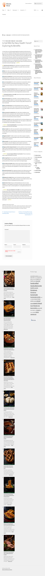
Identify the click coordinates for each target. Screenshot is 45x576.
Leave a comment (19, 40)
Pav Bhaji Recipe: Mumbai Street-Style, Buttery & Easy (38, 61)
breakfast (36, 276)
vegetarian (33, 314)
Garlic (31, 281)
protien (38, 308)
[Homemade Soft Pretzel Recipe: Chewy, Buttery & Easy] (9, 457)
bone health (9, 205)
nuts (31, 303)
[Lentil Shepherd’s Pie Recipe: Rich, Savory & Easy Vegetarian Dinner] (9, 308)
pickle (35, 308)
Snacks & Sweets (38, 170)
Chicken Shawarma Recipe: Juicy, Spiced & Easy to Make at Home (38, 51)
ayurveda (32, 276)
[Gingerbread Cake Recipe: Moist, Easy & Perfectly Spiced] (9, 427)
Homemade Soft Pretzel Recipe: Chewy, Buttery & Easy (8, 467)
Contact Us (22, 10)
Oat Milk (20, 207)
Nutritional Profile (15, 207)
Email (15, 244)
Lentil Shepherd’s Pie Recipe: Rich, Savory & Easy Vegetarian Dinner (38, 56)
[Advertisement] (22, 25)
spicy (35, 310)
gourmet (38, 281)
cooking (17, 205)
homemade (34, 295)
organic (35, 303)
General (12, 204)
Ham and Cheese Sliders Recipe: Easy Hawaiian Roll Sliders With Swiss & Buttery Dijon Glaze (38, 66)
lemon (33, 299)
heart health (6, 207)
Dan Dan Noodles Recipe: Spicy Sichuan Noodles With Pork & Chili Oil (9, 495)
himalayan (33, 290)
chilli (31, 277)
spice (31, 310)
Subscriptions (37, 172)
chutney (38, 277)
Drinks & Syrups (38, 155)
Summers (31, 312)
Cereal (12, 205)
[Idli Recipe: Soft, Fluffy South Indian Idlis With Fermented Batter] (9, 399)
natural (38, 301)
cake (40, 276)
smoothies (12, 208)
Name (6, 244)
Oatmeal (23, 207)
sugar (40, 310)
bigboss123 (13, 40)
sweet (34, 312)
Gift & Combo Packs (38, 157)
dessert (33, 279)
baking (5, 205)
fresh (40, 279)
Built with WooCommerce (7, 569)
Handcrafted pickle (36, 286)
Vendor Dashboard (28, 3)
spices (33, 310)
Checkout (4, 14)
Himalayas (33, 292)
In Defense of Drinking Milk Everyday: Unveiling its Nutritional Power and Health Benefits (25, 213)
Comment (7, 229)
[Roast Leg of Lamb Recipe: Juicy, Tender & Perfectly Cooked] (9, 543)
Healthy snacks (34, 288)
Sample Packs (37, 160)
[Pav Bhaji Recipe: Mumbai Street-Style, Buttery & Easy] (9, 339)
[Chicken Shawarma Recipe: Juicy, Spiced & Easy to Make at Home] (9, 279)
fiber (3, 207)
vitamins (25, 208)
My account (15, 10)
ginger (34, 281)
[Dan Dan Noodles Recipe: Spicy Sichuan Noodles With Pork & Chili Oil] (9, 485)
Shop (3, 10)
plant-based (28, 207)
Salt (41, 308)
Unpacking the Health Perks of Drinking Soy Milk (8, 212)
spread (38, 310)
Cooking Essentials (38, 168)
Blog (8, 10)
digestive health (28, 205)
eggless (35, 279)
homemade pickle (35, 297)
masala (34, 301)
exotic (37, 279)
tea (20, 208)
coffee (15, 205)
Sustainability (16, 208)
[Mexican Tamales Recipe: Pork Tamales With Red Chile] (9, 515)
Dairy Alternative (22, 205)
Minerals (10, 207)
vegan (22, 208)
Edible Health (8, 34)
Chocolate (36, 277)
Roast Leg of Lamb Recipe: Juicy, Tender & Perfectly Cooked (9, 553)
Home (4, 34)
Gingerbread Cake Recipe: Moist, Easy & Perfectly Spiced (8, 437)
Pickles (36, 158)
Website (24, 244)
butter (39, 276)
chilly (33, 277)
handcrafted (34, 283)
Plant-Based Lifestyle (6, 208)
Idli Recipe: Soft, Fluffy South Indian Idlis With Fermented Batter (38, 72)
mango (35, 299)
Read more (6, 329)
